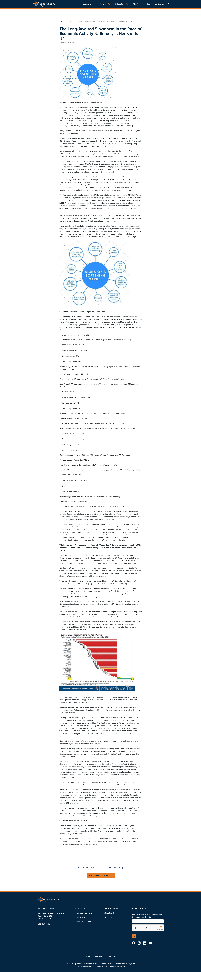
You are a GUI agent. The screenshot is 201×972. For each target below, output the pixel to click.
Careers (108, 917)
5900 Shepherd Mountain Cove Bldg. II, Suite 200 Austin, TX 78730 (50, 916)
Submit (134, 936)
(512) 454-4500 (43, 923)
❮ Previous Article (87, 867)
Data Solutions (81, 917)
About (135, 4)
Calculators (119, 4)
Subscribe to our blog (100, 875)
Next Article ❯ (116, 867)
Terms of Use (99, 956)
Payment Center (112, 908)
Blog (148, 4)
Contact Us (159, 4)
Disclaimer (88, 956)
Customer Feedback (83, 913)
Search (169, 4)
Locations (87, 4)
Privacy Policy (112, 956)
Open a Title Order (83, 921)
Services (102, 4)
